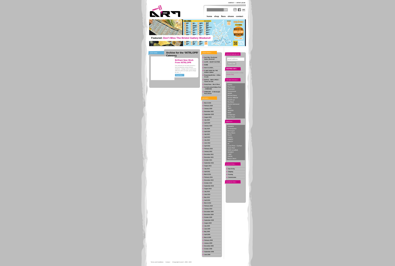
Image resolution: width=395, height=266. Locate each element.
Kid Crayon (231, 131)
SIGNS (230, 93)
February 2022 (208, 148)
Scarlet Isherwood (233, 104)
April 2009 (207, 234)
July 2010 (207, 191)
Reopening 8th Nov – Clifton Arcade (212, 76)
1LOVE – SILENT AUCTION (212, 62)
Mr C (229, 106)
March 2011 (207, 174)
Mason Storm (232, 158)
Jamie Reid (231, 148)
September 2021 (209, 163)
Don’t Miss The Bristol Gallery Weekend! (210, 58)
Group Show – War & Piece (212, 84)
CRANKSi (231, 126)
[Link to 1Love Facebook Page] (239, 9)
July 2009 (207, 226)
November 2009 (209, 214)
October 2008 (208, 249)
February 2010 (208, 206)
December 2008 (209, 246)
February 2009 (208, 240)
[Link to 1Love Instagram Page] (235, 9)
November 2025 (209, 111)
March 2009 (207, 237)
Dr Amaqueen (232, 128)
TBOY (229, 108)
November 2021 (209, 157)
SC (228, 143)
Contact (231, 3)
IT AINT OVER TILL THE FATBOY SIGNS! (211, 71)
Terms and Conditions (157, 262)
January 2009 (208, 243)
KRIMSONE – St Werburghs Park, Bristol (212, 92)
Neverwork (231, 89)
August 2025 (208, 117)
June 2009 (207, 229)
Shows (231, 16)
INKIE (229, 112)
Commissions (232, 177)
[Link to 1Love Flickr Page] (243, 9)
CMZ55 (230, 156)
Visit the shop (230, 74)
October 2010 (208, 183)
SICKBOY (231, 152)
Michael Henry (232, 95)
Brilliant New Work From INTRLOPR (184, 61)
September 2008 (209, 251)
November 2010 (209, 180)
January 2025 (208, 126)
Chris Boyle (231, 117)
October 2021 (208, 160)
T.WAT (230, 154)
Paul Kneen (231, 87)
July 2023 (207, 134)
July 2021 (207, 168)
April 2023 (207, 137)
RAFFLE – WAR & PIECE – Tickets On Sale (212, 80)
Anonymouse (232, 91)
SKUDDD (231, 110)
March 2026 (207, 103)
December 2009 (209, 211)
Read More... (179, 75)
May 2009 (207, 231)
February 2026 (208, 105)
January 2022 (208, 151)
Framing (230, 174)
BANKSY (230, 139)
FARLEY (230, 141)
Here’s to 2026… (209, 67)
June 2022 (207, 143)
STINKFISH (231, 115)
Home (209, 16)
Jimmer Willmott (233, 97)
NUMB (206, 65)
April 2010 (207, 200)
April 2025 (207, 123)
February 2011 (208, 177)
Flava (223, 16)
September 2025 (209, 114)
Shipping (230, 171)
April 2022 (207, 146)
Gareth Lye (231, 100)
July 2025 (207, 120)
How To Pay (231, 169)
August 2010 (208, 188)
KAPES (230, 85)
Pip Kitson (231, 102)
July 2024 (207, 128)
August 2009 (208, 223)
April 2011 (207, 171)
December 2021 (209, 154)
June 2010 (207, 194)
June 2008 (207, 254)
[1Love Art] (165, 11)
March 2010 (207, 203)
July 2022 (207, 140)
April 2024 (207, 131)
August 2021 (208, 166)
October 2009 (208, 217)
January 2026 (208, 108)
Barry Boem (231, 133)
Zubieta (230, 137)
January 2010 (208, 208)
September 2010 (209, 186)
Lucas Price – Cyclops (235, 145)
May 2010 (207, 197)
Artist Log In (240, 3)
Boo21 (230, 135)
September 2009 (209, 220)
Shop (216, 16)
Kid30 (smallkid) (233, 150)
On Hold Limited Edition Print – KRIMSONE (212, 88)
